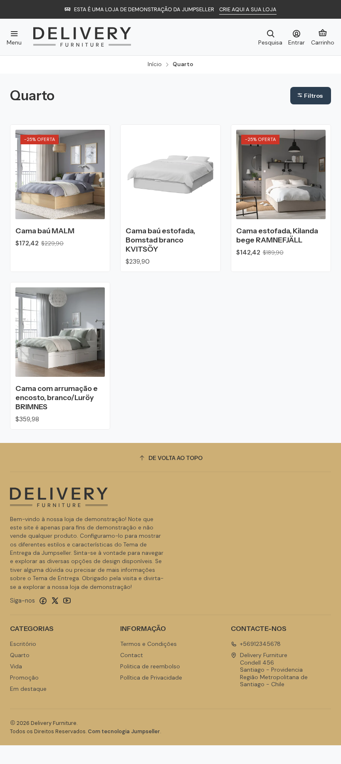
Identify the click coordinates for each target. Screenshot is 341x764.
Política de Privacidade (151, 677)
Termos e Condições (148, 644)
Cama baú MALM (44, 230)
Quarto (20, 655)
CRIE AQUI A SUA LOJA (248, 9)
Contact (131, 655)
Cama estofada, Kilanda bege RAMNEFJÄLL (277, 235)
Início (155, 64)
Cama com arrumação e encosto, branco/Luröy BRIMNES (56, 397)
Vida (16, 666)
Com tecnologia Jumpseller (124, 731)
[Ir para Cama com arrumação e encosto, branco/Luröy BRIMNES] (60, 332)
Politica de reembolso (150, 666)
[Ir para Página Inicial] (82, 37)
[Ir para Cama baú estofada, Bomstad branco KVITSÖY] (170, 174)
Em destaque (28, 688)
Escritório (23, 644)
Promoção (24, 677)
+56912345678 (260, 644)
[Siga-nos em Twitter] (55, 600)
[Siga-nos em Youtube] (67, 600)
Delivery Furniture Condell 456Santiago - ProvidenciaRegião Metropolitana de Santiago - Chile (274, 669)
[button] (310, 95)
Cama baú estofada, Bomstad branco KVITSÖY (160, 239)
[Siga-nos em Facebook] (43, 600)
